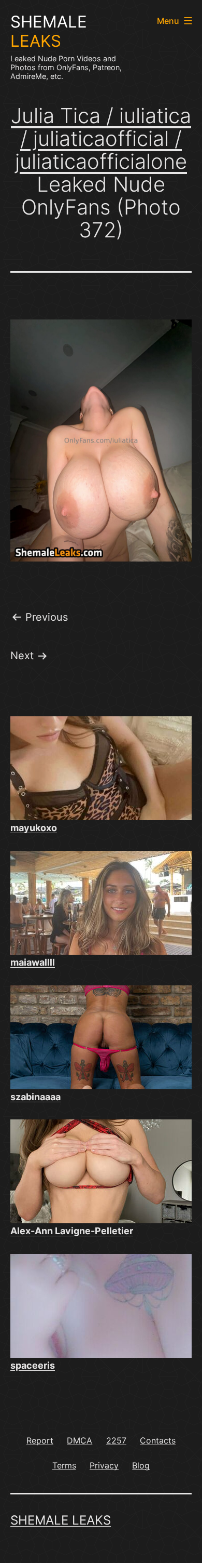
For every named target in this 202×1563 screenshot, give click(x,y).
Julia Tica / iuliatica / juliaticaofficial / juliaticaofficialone (101, 138)
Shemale (48, 31)
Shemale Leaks (60, 1520)
